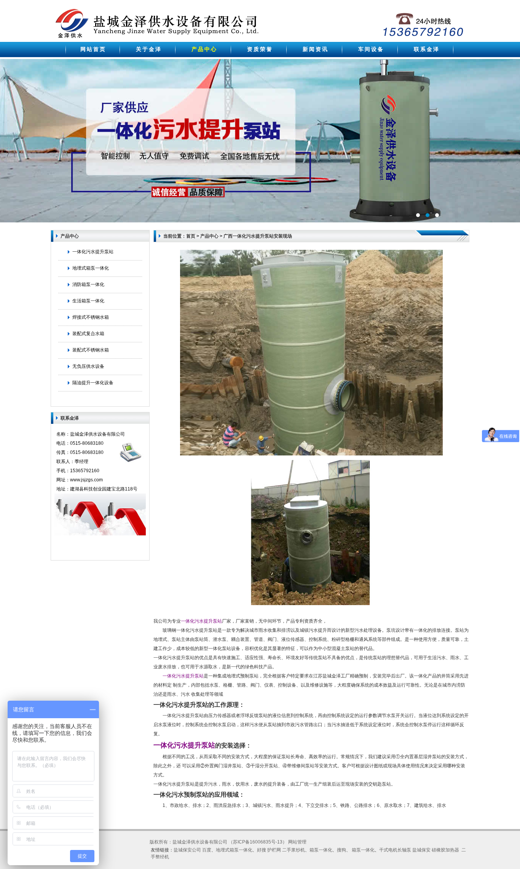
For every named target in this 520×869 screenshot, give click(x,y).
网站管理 (297, 842)
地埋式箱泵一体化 (90, 268)
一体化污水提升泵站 (92, 251)
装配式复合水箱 (88, 333)
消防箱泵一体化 (88, 284)
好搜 (261, 850)
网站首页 (93, 49)
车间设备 (371, 49)
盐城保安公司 (187, 850)
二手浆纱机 (293, 850)
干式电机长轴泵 (395, 850)
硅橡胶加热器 (445, 850)
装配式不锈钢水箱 (90, 350)
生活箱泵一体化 (88, 301)
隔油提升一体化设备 (92, 382)
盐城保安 (421, 850)
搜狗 (341, 850)
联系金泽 (427, 49)
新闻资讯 (316, 49)
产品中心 (204, 49)
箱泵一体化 (320, 850)
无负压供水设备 (88, 366)
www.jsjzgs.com (86, 479)
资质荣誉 (260, 49)
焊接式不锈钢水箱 (90, 317)
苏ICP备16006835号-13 (257, 842)
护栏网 (274, 850)
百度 (206, 850)
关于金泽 (149, 49)
